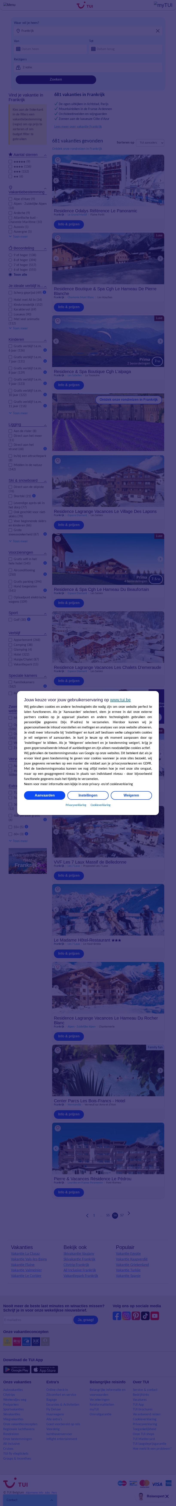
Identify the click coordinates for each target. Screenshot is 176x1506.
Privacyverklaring (76, 805)
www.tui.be (120, 699)
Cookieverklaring (101, 805)
